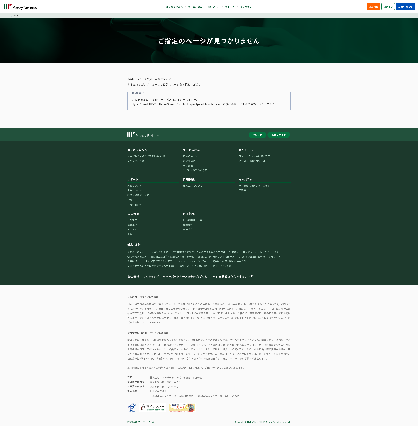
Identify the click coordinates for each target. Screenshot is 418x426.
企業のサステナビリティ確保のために (147, 251)
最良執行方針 (134, 261)
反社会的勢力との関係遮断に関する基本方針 (151, 266)
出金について (134, 190)
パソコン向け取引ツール (252, 160)
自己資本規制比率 (192, 219)
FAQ (129, 199)
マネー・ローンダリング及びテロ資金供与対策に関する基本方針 (211, 261)
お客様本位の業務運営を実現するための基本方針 (198, 251)
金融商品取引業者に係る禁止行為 (216, 256)
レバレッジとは (135, 160)
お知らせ (257, 134)
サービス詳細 (195, 6)
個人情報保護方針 (137, 256)
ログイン (388, 6)
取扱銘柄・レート (192, 156)
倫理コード (275, 256)
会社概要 (133, 213)
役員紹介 (132, 224)
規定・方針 (134, 244)
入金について (134, 185)
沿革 (129, 234)
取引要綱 (188, 165)
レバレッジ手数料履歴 (195, 170)
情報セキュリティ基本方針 (194, 266)
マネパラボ (246, 6)
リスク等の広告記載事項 (251, 256)
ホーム (7, 15)
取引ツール (214, 6)
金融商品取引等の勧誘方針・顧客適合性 (172, 256)
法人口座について (192, 185)
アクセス (132, 229)
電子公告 (188, 229)
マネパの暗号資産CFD (146, 156)
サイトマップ (151, 276)
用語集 (242, 190)
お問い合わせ (405, 6)
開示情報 (189, 213)
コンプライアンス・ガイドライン (261, 251)
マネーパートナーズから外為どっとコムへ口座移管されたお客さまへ (206, 276)
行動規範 (234, 251)
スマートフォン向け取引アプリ (256, 156)
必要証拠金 (189, 160)
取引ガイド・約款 (222, 266)
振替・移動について (138, 195)
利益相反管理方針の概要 (159, 261)
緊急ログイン (279, 134)
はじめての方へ (174, 6)
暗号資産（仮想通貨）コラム (254, 185)
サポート (230, 6)
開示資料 (188, 224)
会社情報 (133, 276)
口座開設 (373, 6)
